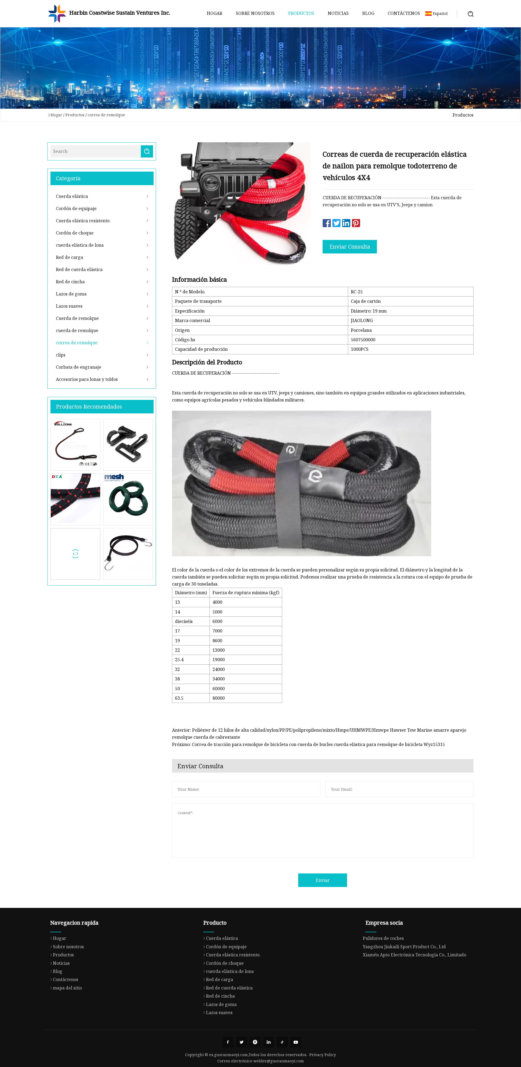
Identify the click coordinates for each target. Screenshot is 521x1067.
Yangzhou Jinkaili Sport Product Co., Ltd (404, 947)
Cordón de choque (75, 233)
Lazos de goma (71, 294)
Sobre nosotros (255, 13)
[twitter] (241, 1042)
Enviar (323, 880)
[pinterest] (255, 1042)
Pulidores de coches (383, 938)
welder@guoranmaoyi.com (278, 1060)
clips (60, 355)
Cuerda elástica (72, 196)
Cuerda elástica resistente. (83, 221)
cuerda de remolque (77, 330)
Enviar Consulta (349, 246)
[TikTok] (282, 1042)
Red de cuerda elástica (79, 269)
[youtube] (295, 1042)
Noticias (338, 13)
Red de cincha (70, 282)
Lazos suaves (69, 306)
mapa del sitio (67, 988)
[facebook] (228, 1042)
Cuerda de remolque (77, 318)
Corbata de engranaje (78, 367)
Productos (301, 13)
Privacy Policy (322, 1054)
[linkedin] (268, 1042)
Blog (368, 13)
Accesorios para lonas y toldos (87, 379)
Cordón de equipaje (76, 208)
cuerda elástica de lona (80, 245)
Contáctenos (404, 13)
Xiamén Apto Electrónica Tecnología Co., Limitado (414, 955)
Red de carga (69, 257)
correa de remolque (106, 114)
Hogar (214, 13)
